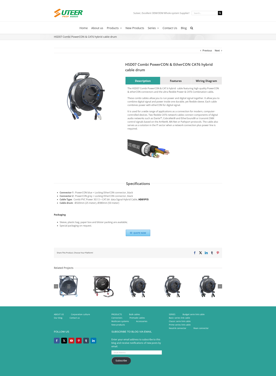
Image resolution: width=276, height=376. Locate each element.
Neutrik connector (177, 328)
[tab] (142, 81)
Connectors (116, 317)
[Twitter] (64, 340)
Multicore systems (120, 321)
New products (118, 324)
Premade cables (137, 317)
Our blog (58, 317)
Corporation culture (80, 314)
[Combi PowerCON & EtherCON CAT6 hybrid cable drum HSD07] (86, 96)
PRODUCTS (116, 314)
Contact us (75, 317)
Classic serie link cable (180, 321)
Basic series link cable (179, 317)
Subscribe (121, 360)
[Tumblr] (86, 340)
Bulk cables (134, 314)
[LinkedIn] (93, 340)
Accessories (141, 321)
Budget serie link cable (194, 314)
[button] (191, 28)
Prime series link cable (180, 324)
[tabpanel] (173, 127)
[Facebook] (57, 340)
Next (217, 50)
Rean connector (201, 328)
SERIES (172, 314)
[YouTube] (71, 340)
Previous (207, 50)
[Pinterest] (79, 340)
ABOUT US (59, 314)
